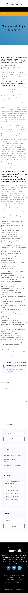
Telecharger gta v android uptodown (11, 335)
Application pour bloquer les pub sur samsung (13, 296)
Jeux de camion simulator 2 (8, 257)
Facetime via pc (5, 318)
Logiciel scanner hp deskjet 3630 (10, 283)
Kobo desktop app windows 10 (9, 320)
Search (14, 439)
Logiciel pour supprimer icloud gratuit (11, 281)
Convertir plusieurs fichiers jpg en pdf (13, 503)
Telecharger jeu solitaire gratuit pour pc (13, 455)
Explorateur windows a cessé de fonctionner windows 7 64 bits (12, 489)
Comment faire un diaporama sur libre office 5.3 (14, 322)
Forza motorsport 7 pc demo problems (11, 344)
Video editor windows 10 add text (10, 333)
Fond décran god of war (10, 486)
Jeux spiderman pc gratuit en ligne (10, 245)
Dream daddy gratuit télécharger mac (13, 493)
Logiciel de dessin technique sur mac (11, 253)
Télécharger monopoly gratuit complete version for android (11, 500)
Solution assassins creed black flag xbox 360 (13, 236)
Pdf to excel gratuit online (8, 258)
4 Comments (6, 68)
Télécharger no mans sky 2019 (12, 496)
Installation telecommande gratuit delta (11, 343)
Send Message (9, 424)
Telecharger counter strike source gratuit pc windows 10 (12, 482)
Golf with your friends (7, 255)
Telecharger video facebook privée (10, 251)
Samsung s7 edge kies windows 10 (11, 337)
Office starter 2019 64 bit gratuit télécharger (13, 324)
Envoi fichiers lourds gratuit (8, 285)
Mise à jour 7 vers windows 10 (9, 331)
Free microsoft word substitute (14, 583)
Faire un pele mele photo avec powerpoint (12, 227)
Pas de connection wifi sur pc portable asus (13, 329)
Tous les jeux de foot (7, 268)
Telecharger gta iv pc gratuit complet (11, 298)
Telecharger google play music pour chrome (13, 275)
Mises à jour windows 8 (7, 260)
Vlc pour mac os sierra (7, 270)
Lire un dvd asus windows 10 (9, 234)
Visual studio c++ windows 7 (9, 232)
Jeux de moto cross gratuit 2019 (10, 240)
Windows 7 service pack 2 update (10, 230)
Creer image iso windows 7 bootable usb (12, 225)
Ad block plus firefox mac (8, 287)
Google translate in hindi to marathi (10, 238)
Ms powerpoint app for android (9, 229)
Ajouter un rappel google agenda (10, 313)
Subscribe (14, 526)
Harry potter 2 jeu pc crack (8, 266)
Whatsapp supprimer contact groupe (14, 575)
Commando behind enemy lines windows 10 (13, 300)
